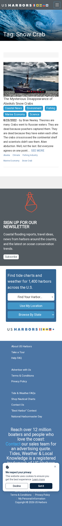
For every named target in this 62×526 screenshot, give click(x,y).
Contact (13, 444)
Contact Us (17, 404)
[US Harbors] (25, 5)
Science (34, 114)
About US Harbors (21, 346)
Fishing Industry (30, 155)
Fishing (50, 108)
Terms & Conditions (22, 375)
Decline (17, 486)
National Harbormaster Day (26, 416)
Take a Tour (18, 352)
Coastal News (13, 108)
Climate (16, 155)
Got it (41, 486)
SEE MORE (37, 150)
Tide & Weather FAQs (23, 393)
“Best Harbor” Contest (24, 410)
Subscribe (11, 256)
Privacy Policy (19, 381)
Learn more (38, 479)
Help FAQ (16, 358)
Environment (34, 108)
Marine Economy (15, 114)
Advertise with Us (21, 369)
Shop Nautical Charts (23, 399)
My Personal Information (31, 498)
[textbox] (31, 297)
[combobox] (31, 297)
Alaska (6, 155)
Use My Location (31, 306)
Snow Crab (27, 161)
